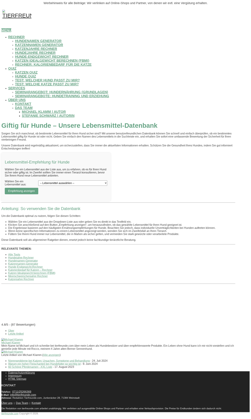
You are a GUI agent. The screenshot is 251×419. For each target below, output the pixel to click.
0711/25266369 (21, 391)
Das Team (24, 108)
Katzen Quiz (26, 72)
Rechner (16, 37)
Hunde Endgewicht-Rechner (25, 266)
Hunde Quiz (25, 76)
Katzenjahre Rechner (36, 49)
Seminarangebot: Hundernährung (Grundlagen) (61, 92)
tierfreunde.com (9, 413)
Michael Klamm (10, 342)
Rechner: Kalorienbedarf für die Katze (53, 64)
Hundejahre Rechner (35, 53)
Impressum (15, 375)
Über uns (17, 100)
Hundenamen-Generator (23, 260)
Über (11, 330)
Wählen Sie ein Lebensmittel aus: (15, 183)
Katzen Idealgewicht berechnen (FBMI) (52, 60)
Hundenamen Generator (38, 41)
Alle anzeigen (51, 354)
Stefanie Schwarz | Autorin (48, 115)
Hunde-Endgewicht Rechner (41, 56)
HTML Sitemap (17, 378)
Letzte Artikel (16, 333)
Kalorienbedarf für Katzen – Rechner (30, 270)
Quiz (12, 68)
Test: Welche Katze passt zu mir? (47, 84)
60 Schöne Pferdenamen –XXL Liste (30, 366)
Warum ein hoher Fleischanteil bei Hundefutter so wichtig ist (44, 363)
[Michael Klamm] (12, 339)
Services (16, 88)
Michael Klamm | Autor (44, 112)
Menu (6, 30)
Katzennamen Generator (39, 45)
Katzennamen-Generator (23, 263)
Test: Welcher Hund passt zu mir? (47, 80)
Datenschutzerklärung (21, 372)
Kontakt (23, 104)
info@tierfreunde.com (23, 394)
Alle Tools (14, 254)
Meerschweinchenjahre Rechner (28, 276)
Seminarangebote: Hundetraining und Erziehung (62, 96)
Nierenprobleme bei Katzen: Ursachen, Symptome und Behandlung (49, 360)
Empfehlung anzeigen (21, 190)
